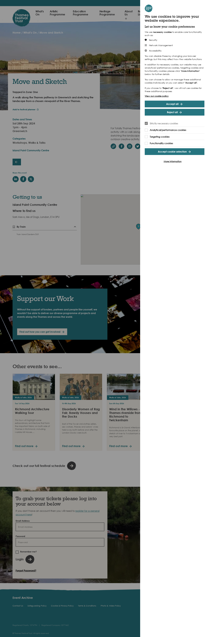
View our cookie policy (157, 96)
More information (173, 161)
